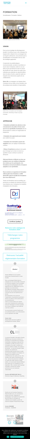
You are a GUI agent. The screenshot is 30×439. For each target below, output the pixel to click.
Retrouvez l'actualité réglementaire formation (15, 257)
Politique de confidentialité (17, 436)
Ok (8, 436)
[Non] (28, 433)
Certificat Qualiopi (15, 221)
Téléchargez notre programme (14, 236)
